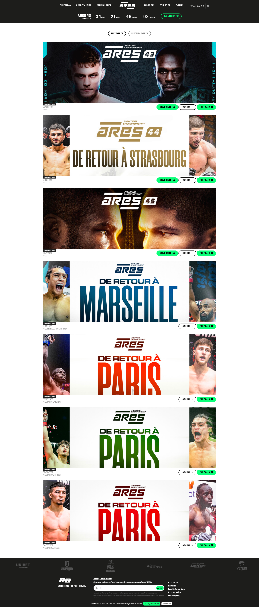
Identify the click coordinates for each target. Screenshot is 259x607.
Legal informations (176, 589)
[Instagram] (191, 6)
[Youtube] (202, 6)
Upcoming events (139, 33)
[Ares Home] (127, 5)
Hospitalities (83, 5)
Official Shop (104, 5)
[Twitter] (198, 6)
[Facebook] (194, 6)
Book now (186, 107)
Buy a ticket (170, 16)
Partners (149, 5)
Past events (117, 33)
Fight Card (205, 107)
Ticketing (65, 5)
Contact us (173, 582)
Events (179, 5)
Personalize (167, 604)
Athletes (165, 5)
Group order (165, 107)
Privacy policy (174, 595)
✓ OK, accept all (152, 603)
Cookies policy (174, 592)
